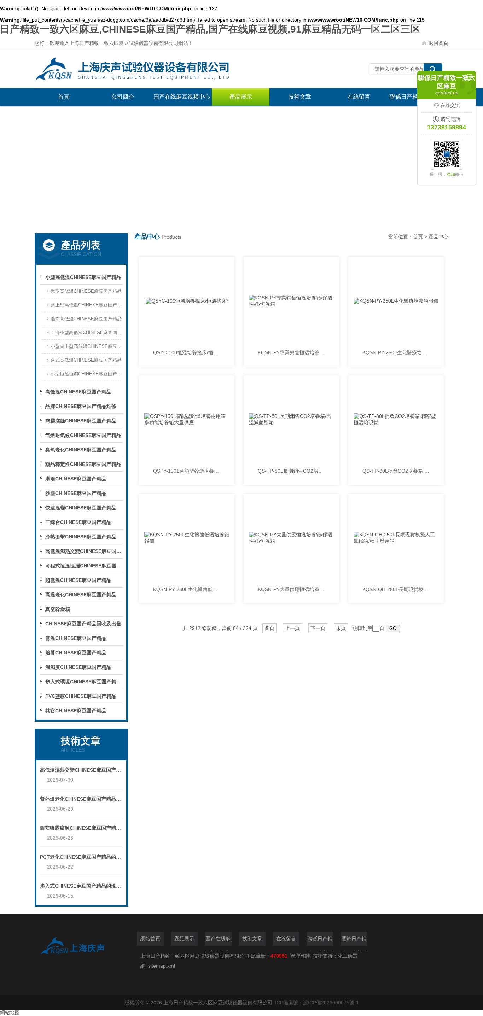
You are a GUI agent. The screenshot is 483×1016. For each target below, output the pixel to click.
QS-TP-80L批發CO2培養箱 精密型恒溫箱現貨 (396, 471)
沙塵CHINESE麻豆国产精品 (75, 493)
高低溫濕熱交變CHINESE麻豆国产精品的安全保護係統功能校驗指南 (81, 770)
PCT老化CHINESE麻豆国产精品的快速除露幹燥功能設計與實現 (81, 857)
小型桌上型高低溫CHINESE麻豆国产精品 (87, 346)
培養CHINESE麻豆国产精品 (75, 652)
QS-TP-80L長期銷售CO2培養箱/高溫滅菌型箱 (291, 471)
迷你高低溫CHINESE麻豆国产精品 (86, 318)
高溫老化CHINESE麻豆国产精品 (80, 594)
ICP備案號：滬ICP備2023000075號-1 (317, 1002)
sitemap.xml (161, 966)
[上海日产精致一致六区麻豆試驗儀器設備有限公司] (141, 69)
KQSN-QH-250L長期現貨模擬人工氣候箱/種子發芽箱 (396, 589)
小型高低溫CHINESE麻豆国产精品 (83, 277)
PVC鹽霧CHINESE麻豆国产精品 (80, 696)
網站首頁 (150, 938)
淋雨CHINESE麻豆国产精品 (75, 478)
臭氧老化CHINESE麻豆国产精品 (80, 449)
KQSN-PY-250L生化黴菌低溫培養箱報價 (186, 589)
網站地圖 (10, 1012)
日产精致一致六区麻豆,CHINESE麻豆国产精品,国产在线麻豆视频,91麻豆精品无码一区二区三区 (210, 29)
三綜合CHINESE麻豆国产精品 (78, 522)
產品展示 (240, 97)
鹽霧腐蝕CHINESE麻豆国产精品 (80, 421)
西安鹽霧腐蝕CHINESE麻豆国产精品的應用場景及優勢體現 (81, 828)
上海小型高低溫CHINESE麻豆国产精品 (87, 332)
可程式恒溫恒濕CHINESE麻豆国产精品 (84, 565)
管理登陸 (300, 956)
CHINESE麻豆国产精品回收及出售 (83, 623)
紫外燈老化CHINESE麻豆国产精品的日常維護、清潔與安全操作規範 (81, 799)
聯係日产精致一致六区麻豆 (320, 941)
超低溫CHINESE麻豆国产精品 (78, 580)
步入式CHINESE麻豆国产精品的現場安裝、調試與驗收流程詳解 (81, 886)
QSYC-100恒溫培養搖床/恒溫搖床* (186, 352)
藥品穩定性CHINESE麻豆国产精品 (83, 464)
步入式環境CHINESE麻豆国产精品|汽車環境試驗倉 (84, 681)
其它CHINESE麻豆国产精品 (75, 710)
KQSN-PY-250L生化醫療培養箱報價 (396, 352)
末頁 (341, 628)
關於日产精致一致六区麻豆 (354, 941)
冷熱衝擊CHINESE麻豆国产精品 (80, 536)
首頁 (63, 97)
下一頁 (317, 628)
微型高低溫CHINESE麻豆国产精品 (86, 291)
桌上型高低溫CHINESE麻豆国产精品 (87, 305)
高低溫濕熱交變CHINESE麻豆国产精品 (84, 551)
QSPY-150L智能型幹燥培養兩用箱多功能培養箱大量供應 (186, 471)
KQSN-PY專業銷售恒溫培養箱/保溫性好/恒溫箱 (291, 352)
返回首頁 (438, 43)
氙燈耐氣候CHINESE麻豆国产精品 (83, 435)
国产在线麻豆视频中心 (181, 97)
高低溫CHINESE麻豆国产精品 (78, 392)
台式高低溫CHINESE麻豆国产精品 (86, 360)
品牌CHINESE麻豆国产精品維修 (80, 406)
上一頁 (292, 628)
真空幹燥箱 (57, 609)
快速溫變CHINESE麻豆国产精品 (80, 507)
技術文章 (300, 97)
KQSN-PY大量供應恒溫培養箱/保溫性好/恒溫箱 (291, 589)
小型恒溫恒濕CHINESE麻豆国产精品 (87, 373)
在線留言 (359, 97)
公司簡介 (122, 97)
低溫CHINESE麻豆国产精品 (75, 638)
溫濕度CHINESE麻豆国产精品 (78, 667)
